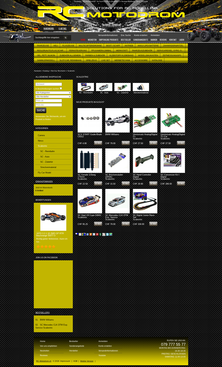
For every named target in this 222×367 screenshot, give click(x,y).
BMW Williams (112, 134)
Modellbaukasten (148, 55)
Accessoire (141, 60)
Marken (154, 39)
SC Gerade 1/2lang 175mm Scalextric (87, 177)
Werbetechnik (122, 60)
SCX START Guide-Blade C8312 (90, 135)
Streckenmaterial (140, 93)
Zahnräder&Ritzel (173, 46)
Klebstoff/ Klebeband (122, 55)
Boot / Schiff (113, 46)
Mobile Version (86, 361)
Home (83, 39)
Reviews (163, 39)
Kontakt (173, 39)
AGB (75, 361)
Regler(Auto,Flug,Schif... (51, 50)
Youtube (102, 355)
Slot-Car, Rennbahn (70, 60)
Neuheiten (92, 39)
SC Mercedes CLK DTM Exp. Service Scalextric (116, 217)
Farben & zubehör (95, 55)
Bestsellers (43, 313)
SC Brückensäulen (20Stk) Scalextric (114, 177)
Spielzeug (91, 60)
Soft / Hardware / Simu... (50, 65)
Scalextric (71, 71)
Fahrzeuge (43, 46)
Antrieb (129, 46)
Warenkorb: (49, 28)
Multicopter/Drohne (90, 46)
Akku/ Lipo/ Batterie (148, 46)
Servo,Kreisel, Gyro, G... (170, 50)
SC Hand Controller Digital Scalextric (142, 177)
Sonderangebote (140, 39)
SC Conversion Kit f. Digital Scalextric (170, 177)
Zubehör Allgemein (70, 55)
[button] (98, 143)
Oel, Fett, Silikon (46, 55)
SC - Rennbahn (86, 93)
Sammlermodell (46, 60)
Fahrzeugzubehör (142, 50)
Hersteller (73, 351)
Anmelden (103, 341)
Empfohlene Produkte (108, 39)
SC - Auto (104, 93)
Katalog (46, 71)
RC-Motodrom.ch (43, 361)
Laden (181, 39)
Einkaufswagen (44, 181)
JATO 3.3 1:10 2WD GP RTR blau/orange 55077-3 (50, 234)
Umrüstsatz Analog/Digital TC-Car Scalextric (173, 136)
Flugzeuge (68, 46)
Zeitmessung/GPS (172, 55)
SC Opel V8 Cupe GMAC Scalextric (89, 216)
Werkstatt (122, 50)
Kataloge (157, 60)
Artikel (63, 28)
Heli (55, 46)
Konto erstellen (105, 346)
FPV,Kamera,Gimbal (101, 50)
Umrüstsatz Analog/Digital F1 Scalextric (145, 136)
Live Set (105, 60)
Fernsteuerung (78, 50)
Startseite (37, 71)
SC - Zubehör (123, 93)
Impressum (65, 361)
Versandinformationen (108, 351)
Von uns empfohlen (48, 346)
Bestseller (126, 39)
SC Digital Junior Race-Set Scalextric (144, 217)
